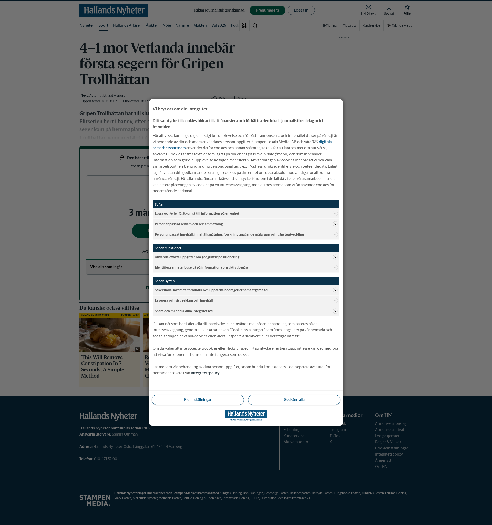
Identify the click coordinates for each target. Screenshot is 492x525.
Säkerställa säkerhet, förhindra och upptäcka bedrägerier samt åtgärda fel (211, 290)
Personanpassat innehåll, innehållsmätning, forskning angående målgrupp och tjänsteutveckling (229, 234)
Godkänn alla (294, 399)
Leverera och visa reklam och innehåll (184, 300)
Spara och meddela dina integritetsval (184, 311)
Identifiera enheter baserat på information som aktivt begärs (202, 267)
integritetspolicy (205, 372)
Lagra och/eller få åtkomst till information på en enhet (197, 213)
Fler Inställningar (197, 399)
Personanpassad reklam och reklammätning (189, 223)
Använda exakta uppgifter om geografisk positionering (197, 257)
